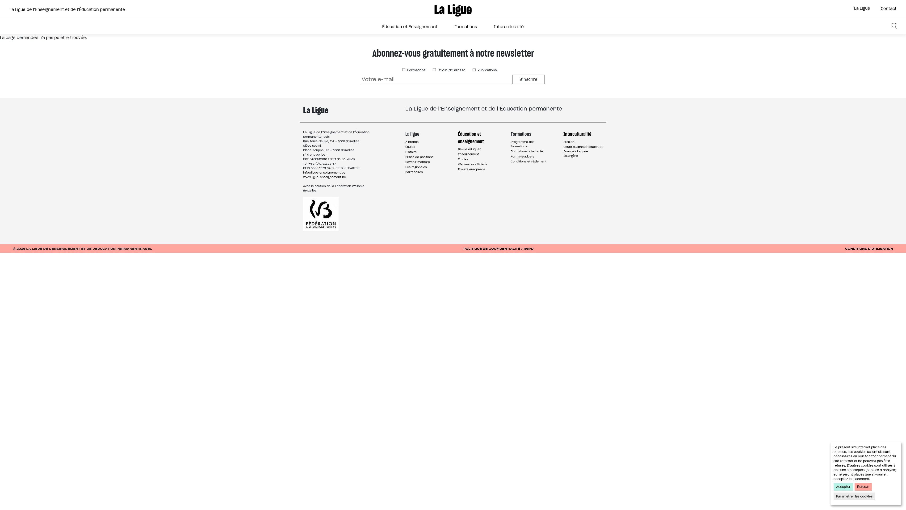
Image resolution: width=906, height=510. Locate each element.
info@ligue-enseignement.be (324, 172)
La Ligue (862, 8)
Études (463, 159)
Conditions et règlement (528, 161)
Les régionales (416, 167)
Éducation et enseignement (471, 137)
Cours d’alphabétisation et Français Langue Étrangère (583, 151)
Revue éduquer (469, 149)
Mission (568, 142)
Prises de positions (419, 157)
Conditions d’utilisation (869, 248)
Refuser (863, 487)
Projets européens (471, 169)
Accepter (843, 487)
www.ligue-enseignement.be (324, 177)
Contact (889, 8)
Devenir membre (417, 162)
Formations (465, 26)
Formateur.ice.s (522, 156)
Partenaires (414, 172)
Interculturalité (509, 26)
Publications (487, 70)
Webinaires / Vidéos (472, 164)
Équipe (410, 147)
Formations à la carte (527, 151)
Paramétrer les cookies (854, 496)
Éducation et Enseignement (409, 26)
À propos (412, 142)
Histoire (411, 152)
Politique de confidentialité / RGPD (498, 248)
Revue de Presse (451, 70)
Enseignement (468, 154)
